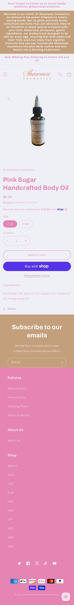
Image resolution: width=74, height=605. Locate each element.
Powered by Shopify (50, 595)
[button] (5, 74)
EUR (11, 492)
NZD (11, 528)
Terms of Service (19, 415)
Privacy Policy (17, 397)
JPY (10, 519)
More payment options (37, 275)
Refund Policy (17, 388)
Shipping (8, 202)
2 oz (10, 223)
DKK (11, 501)
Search (12, 466)
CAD (11, 483)
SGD (11, 546)
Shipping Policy (18, 406)
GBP (11, 537)
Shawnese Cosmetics (31, 595)
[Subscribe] (61, 362)
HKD (11, 510)
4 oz (26, 223)
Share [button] (12, 308)
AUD (11, 474)
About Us (14, 440)
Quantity (8, 233)
